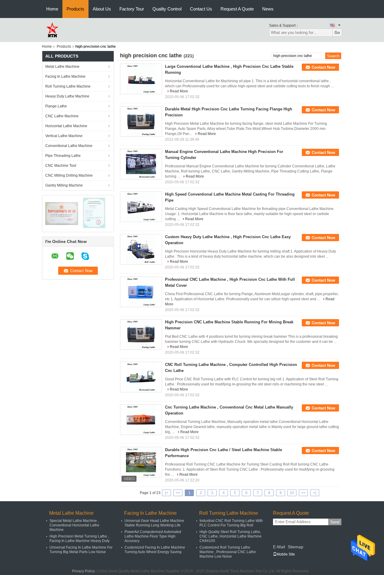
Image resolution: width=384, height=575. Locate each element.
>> (303, 493)
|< (166, 493)
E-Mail (279, 546)
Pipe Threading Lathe (63, 156)
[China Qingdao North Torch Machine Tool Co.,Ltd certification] (61, 213)
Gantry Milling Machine (64, 185)
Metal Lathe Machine (62, 66)
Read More (179, 91)
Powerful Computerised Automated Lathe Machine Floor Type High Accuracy (152, 536)
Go (337, 32)
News (268, 8)
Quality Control (167, 8)
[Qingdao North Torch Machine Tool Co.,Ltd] (52, 30)
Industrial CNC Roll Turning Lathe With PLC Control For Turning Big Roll (231, 523)
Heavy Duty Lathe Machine (67, 96)
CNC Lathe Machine (62, 116)
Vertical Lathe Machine (63, 136)
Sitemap (295, 546)
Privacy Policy (83, 571)
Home (52, 8)
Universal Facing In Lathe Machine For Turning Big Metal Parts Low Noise (81, 549)
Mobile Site (286, 554)
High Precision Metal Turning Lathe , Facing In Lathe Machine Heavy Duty (80, 538)
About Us (102, 8)
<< (178, 493)
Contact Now (323, 67)
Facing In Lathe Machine (65, 76)
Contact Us (201, 8)
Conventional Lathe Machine (68, 146)
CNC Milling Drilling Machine (69, 175)
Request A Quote (237, 8)
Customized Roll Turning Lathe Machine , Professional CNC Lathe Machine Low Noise (228, 552)
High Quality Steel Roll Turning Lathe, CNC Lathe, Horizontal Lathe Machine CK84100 (231, 536)
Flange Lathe (56, 106)
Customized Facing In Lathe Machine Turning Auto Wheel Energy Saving (154, 549)
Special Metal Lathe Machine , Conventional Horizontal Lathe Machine (74, 525)
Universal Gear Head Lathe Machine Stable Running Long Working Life (154, 523)
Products (75, 8)
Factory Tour (131, 8)
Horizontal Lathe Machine (66, 126)
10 (292, 493)
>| (314, 493)
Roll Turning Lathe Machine (68, 86)
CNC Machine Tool (60, 165)
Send (334, 522)
